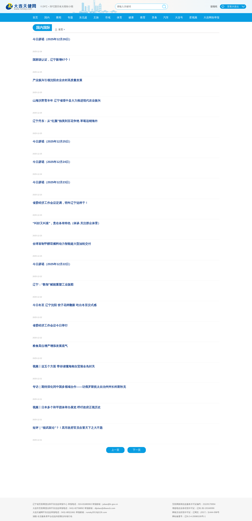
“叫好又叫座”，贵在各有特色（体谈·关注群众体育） (67, 223)
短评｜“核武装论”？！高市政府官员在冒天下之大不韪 (68, 427)
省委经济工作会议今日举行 (50, 325)
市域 (107, 17)
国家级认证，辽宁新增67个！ (52, 59)
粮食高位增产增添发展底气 (50, 345)
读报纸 (213, 6)
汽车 (166, 17)
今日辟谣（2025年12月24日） (52, 161)
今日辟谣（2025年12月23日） (52, 182)
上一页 (115, 449)
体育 (119, 17)
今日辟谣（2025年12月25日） (52, 141)
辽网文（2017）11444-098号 (206, 512)
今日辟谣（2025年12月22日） (52, 264)
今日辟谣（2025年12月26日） (52, 39)
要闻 (58, 17)
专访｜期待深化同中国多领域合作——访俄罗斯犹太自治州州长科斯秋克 (79, 386)
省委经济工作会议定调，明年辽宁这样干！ (60, 202)
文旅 (96, 17)
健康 (131, 17)
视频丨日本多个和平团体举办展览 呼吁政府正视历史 (67, 407)
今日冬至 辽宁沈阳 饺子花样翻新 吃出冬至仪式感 (65, 305)
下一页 (137, 449)
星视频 (193, 17)
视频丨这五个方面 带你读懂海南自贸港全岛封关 (64, 366)
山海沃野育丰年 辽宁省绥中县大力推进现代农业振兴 (67, 100)
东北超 (83, 17)
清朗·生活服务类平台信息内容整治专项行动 (52, 516)
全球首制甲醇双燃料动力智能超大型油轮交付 (62, 243)
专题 (70, 17)
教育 (142, 17)
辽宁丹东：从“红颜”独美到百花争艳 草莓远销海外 (65, 120)
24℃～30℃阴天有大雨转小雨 (58, 6)
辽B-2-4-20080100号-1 (195, 516)
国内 (47, 17)
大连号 (179, 17)
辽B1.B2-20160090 (205, 508)
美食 (154, 17)
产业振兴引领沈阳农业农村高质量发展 (57, 80)
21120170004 (209, 504)
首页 (35, 17)
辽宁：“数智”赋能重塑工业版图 (53, 284)
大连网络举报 (211, 17)
